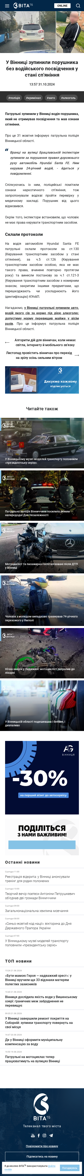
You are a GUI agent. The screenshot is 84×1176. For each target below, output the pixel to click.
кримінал (34, 98)
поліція (15, 98)
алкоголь (69, 98)
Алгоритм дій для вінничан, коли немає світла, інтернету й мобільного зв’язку (45, 342)
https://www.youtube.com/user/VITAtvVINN (42, 380)
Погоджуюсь (69, 1168)
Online (62, 6)
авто (52, 98)
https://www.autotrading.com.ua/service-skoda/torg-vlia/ (42, 777)
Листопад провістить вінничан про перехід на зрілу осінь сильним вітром (39, 355)
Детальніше (42, 876)
